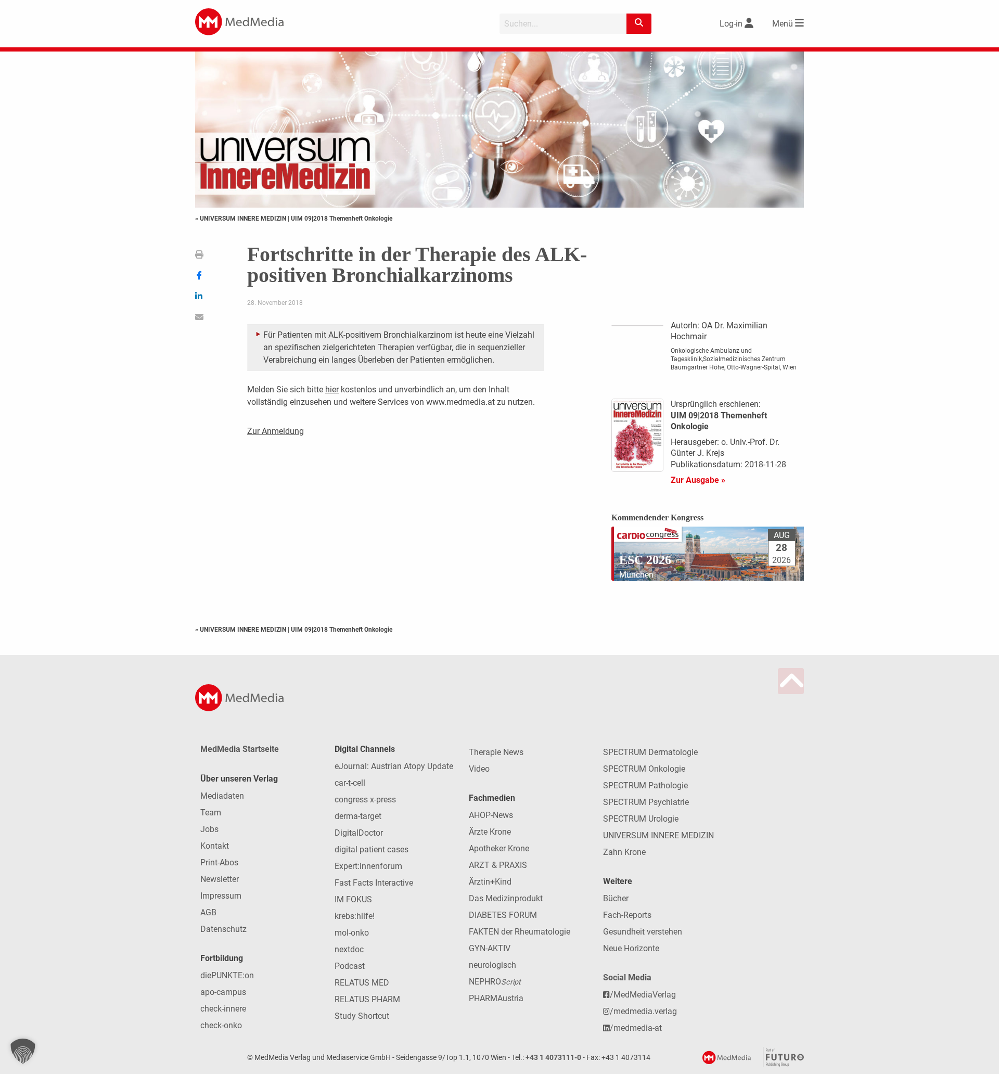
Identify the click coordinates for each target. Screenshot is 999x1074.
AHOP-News (491, 815)
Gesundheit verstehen (642, 932)
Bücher (616, 898)
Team (210, 812)
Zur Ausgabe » (698, 480)
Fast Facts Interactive (374, 883)
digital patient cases (371, 849)
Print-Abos (219, 862)
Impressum (220, 896)
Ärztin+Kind (490, 882)
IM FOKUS (353, 899)
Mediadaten (222, 796)
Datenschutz (223, 929)
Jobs (209, 829)
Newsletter (219, 879)
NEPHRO (495, 982)
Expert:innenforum (368, 866)
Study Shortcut (362, 1016)
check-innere (223, 1009)
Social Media (627, 977)
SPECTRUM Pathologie (645, 785)
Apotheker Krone (499, 848)
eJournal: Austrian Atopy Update (394, 766)
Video (479, 769)
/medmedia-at (636, 1028)
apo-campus (223, 992)
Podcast (350, 966)
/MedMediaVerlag (643, 995)
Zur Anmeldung (275, 431)
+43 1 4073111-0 (553, 1057)
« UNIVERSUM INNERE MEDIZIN (241, 218)
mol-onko (352, 933)
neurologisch (492, 965)
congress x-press (365, 799)
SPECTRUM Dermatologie (650, 752)
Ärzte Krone (490, 832)
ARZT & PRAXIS (498, 865)
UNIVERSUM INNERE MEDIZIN (658, 835)
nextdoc (349, 949)
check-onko (221, 1025)
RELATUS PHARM (367, 999)
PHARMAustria (496, 998)
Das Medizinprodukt (506, 898)
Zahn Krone (624, 852)
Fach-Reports (627, 915)
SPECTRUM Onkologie (644, 769)
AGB (208, 912)
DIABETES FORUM (503, 915)
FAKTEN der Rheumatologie (519, 932)
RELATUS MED (362, 983)
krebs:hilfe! (355, 916)
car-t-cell (350, 783)
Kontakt (214, 846)
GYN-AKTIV (489, 948)
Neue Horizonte (631, 948)
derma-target (358, 816)
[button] (23, 1051)
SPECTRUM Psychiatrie (646, 802)
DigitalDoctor (359, 833)
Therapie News (496, 752)
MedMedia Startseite (239, 749)
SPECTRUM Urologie (640, 819)
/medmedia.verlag (643, 1011)
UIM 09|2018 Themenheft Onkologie (341, 218)
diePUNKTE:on (227, 975)
